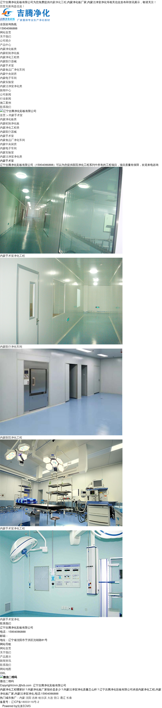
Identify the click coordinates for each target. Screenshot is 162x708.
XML (3, 673)
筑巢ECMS (24, 706)
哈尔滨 (42, 698)
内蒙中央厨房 (8, 74)
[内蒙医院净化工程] (61, 392)
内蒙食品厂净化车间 (12, 69)
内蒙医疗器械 (8, 61)
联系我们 (5, 107)
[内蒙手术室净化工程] (61, 210)
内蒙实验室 (7, 82)
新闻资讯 (5, 660)
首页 (3, 115)
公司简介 (5, 40)
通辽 (63, 698)
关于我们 (5, 36)
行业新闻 (5, 98)
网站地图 (5, 669)
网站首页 (5, 32)
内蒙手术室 (7, 65)
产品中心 (5, 45)
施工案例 (5, 102)
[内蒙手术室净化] (61, 573)
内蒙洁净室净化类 (11, 86)
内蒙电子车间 (8, 78)
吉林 (35, 698)
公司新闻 (5, 94)
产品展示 (5, 656)
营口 (56, 698)
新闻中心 (5, 90)
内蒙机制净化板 (9, 53)
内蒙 (22, 698)
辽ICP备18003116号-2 (25, 702)
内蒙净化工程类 (9, 57)
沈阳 (28, 698)
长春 (69, 698)
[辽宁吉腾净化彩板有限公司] (25, 15)
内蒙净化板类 (8, 49)
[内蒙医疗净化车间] (61, 301)
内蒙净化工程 (58, 2)
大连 (50, 698)
